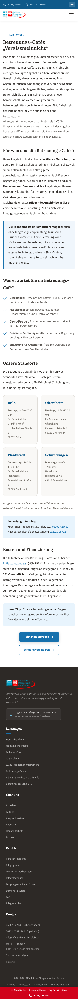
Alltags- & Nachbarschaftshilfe (22, 777)
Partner (10, 837)
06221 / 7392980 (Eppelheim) (22, 931)
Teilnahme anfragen (36, 637)
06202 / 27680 (14, 4)
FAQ (8, 897)
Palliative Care (14, 752)
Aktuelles (11, 805)
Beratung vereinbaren (37, 650)
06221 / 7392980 (38, 4)
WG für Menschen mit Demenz (22, 765)
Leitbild (10, 812)
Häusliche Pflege (15, 739)
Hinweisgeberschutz (61, 984)
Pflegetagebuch (14, 878)
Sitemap (11, 984)
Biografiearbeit (19, 321)
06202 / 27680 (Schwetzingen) (23, 925)
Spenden (11, 824)
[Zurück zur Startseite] (14, 15)
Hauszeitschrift (14, 831)
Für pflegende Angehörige (20, 884)
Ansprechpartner (15, 818)
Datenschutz (40, 984)
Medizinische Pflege (17, 746)
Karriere (10, 962)
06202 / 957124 (58, 532)
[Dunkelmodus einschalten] (72, 4)
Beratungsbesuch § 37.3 (19, 784)
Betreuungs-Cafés (16, 771)
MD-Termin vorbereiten (19, 871)
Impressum (24, 984)
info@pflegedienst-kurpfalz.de (22, 937)
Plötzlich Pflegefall (16, 859)
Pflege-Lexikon (14, 903)
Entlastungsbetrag (14, 563)
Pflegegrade (13, 865)
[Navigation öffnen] (71, 15)
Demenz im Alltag (15, 891)
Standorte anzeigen (17, 955)
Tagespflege (13, 758)
